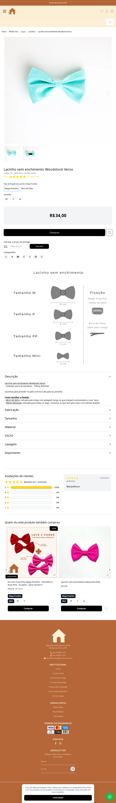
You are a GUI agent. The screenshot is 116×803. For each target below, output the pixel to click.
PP (6, 199)
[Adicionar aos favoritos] (53, 608)
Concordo (58, 798)
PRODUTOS (13, 31)
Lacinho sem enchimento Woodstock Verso (55, 31)
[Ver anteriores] (7, 570)
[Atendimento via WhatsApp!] (110, 796)
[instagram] (60, 743)
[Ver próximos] (109, 570)
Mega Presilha (11, 188)
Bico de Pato (27, 188)
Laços (23, 31)
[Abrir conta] (107, 11)
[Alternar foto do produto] (54, 575)
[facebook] (55, 743)
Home (3, 31)
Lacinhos (31, 31)
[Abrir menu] (4, 11)
